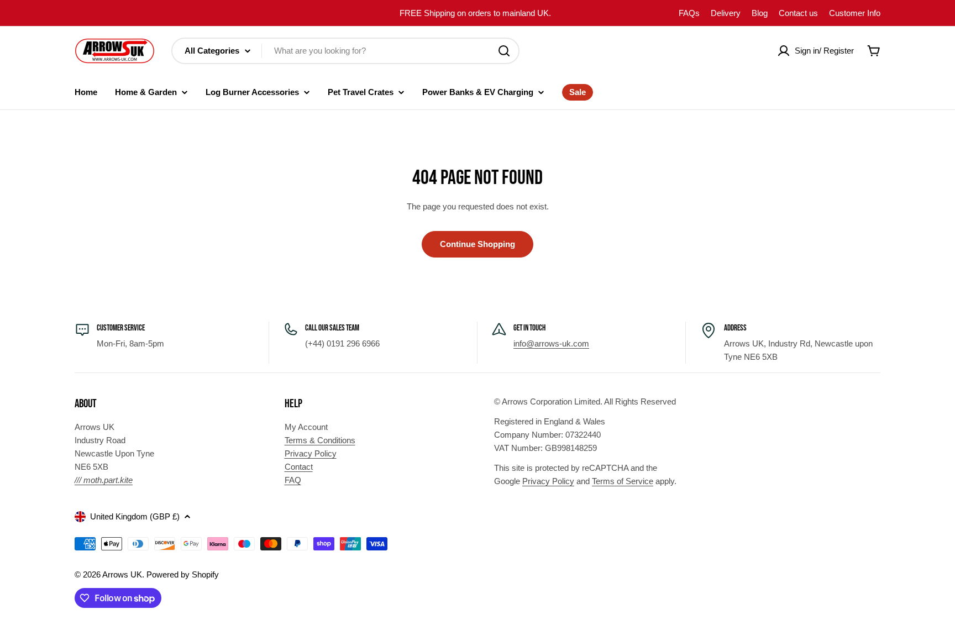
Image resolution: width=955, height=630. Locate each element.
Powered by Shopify (182, 574)
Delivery (726, 13)
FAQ (293, 480)
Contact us (798, 13)
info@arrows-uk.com (551, 343)
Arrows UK (122, 574)
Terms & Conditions (320, 440)
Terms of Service (622, 481)
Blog (760, 13)
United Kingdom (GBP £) (135, 516)
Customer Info (854, 13)
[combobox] (345, 51)
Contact (299, 466)
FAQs (689, 13)
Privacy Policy (311, 453)
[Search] (504, 50)
